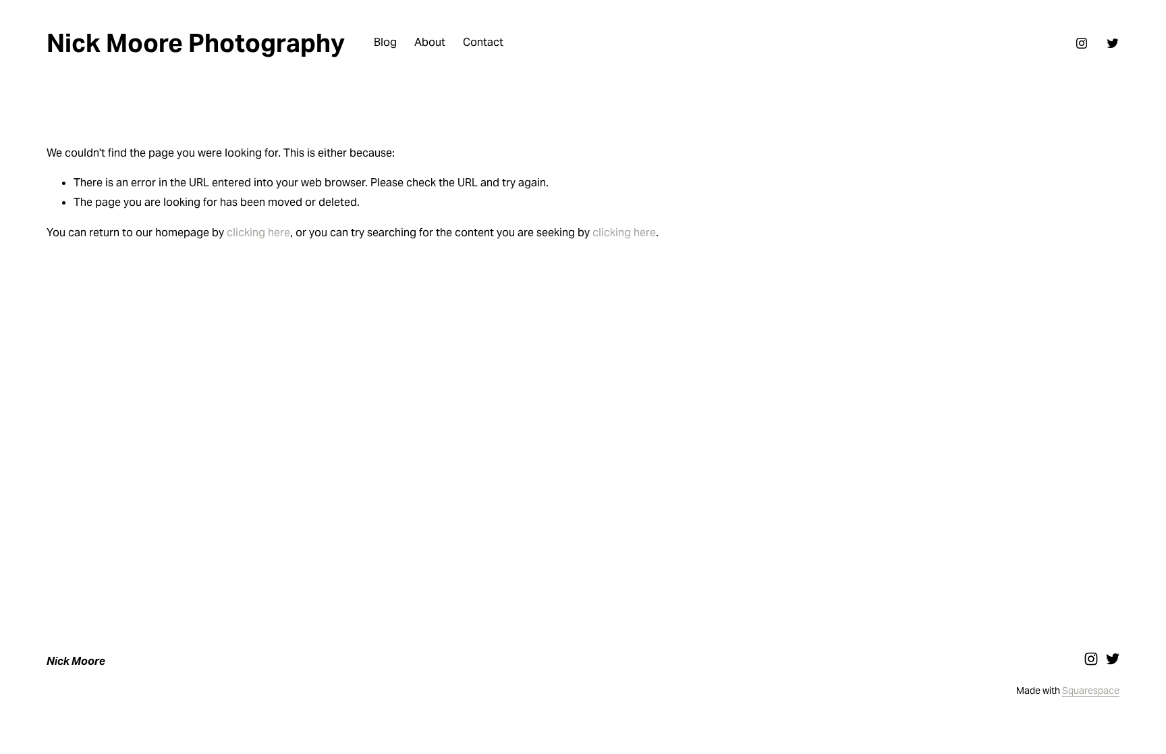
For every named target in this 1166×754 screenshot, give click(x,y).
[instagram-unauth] (1081, 43)
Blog (385, 42)
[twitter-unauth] (1112, 43)
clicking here (258, 232)
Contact (483, 42)
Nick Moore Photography (196, 43)
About (429, 42)
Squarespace (1090, 690)
